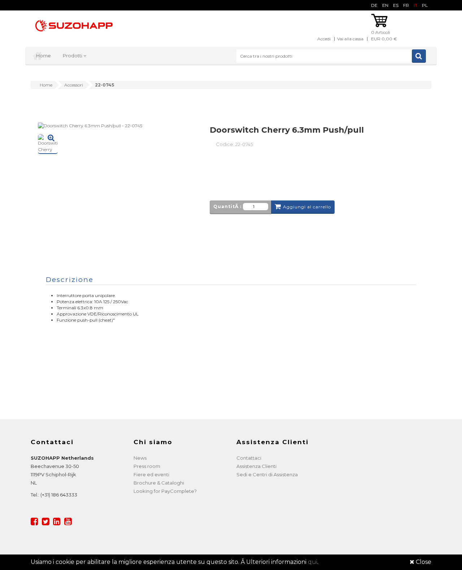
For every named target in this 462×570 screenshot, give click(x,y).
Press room (147, 466)
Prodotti (73, 55)
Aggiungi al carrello (307, 206)
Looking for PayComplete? (165, 491)
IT (415, 5)
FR (406, 5)
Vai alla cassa (350, 38)
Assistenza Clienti (256, 466)
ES (395, 5)
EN (385, 5)
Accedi (324, 38)
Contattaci (248, 458)
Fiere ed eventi (151, 474)
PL (425, 5)
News (140, 458)
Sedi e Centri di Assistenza (267, 474)
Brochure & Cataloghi (159, 483)
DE (374, 5)
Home (43, 55)
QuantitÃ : (227, 206)
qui (312, 561)
